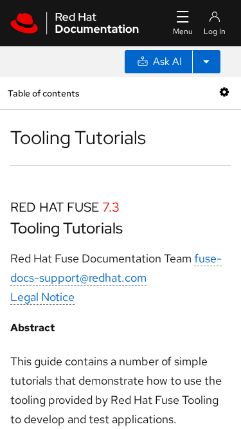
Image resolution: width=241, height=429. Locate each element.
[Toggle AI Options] (206, 61)
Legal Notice (42, 296)
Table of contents (43, 93)
